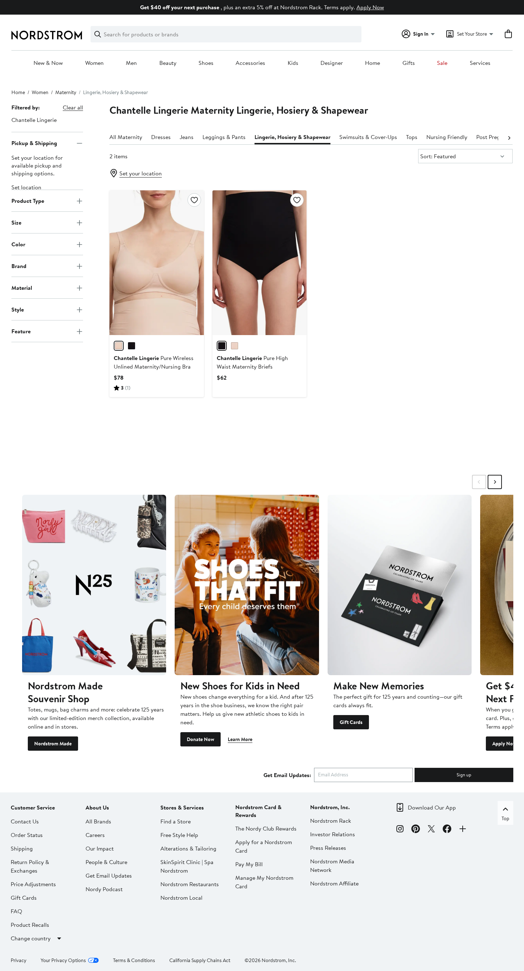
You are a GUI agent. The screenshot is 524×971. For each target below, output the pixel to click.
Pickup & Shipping (34, 143)
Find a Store (175, 821)
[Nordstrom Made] (94, 585)
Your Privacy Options (63, 960)
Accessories (250, 63)
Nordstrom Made (53, 743)
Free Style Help (179, 835)
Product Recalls (30, 925)
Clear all (73, 107)
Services (480, 63)
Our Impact (100, 848)
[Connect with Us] (462, 829)
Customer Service (33, 807)
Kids (293, 63)
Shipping (22, 848)
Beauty (167, 63)
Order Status (27, 835)
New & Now (48, 63)
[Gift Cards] (400, 585)
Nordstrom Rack (330, 820)
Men (131, 63)
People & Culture (106, 862)
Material (21, 288)
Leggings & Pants (224, 137)
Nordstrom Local (181, 897)
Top (505, 818)
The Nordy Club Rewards (266, 828)
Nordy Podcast (104, 889)
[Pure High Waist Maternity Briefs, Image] (259, 262)
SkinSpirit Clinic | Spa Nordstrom (187, 866)
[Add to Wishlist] (194, 200)
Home (372, 63)
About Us (97, 807)
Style (17, 309)
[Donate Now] (247, 585)
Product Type (27, 201)
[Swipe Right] (495, 482)
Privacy (18, 960)
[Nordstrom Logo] (46, 35)
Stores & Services (182, 807)
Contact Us (25, 821)
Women (94, 63)
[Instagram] (400, 829)
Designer (331, 63)
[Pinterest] (415, 829)
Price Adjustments (33, 884)
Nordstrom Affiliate (334, 883)
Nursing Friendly (446, 137)
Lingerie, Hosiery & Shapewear (292, 137)
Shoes (206, 63)
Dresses (161, 137)
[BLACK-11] (131, 345)
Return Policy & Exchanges (30, 866)
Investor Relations (332, 834)
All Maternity (125, 137)
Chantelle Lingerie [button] (34, 120)
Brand (18, 266)
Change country (31, 938)
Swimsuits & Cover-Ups (368, 137)
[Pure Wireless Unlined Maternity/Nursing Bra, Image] (156, 262)
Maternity (65, 92)
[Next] (509, 137)
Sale (442, 63)
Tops (411, 137)
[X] (431, 829)
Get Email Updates (109, 875)
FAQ (16, 911)
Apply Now (370, 7)
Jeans (187, 137)
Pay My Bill (249, 864)
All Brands (98, 821)
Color (18, 244)
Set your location (140, 173)
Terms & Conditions (134, 960)
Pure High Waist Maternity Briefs (252, 362)
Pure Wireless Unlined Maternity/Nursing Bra (154, 362)
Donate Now (200, 739)
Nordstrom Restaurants (189, 884)
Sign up (464, 774)
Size (16, 222)
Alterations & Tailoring (188, 848)
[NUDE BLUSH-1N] (118, 345)
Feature (21, 331)
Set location (26, 187)
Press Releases (328, 848)
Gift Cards (351, 722)
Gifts (408, 63)
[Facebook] (447, 829)
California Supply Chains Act (199, 960)
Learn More (240, 739)
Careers (95, 835)
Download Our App (432, 807)
